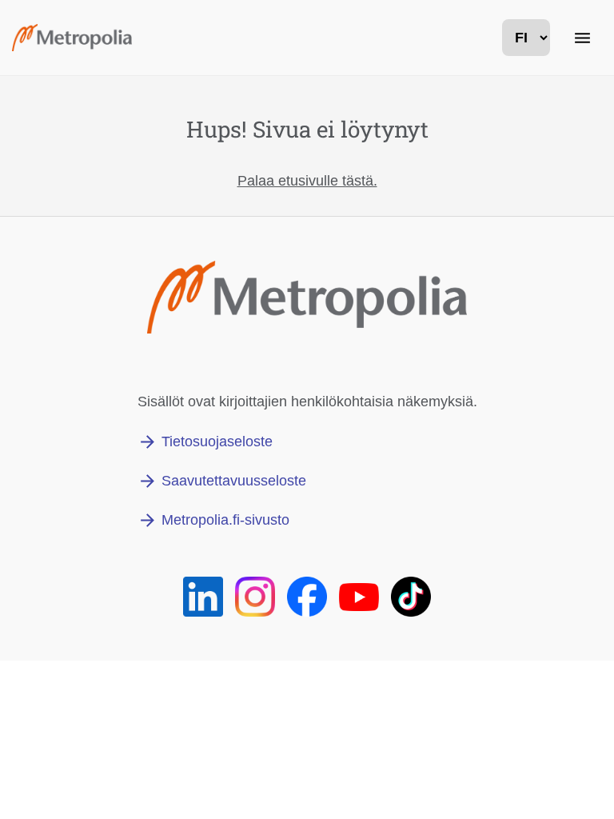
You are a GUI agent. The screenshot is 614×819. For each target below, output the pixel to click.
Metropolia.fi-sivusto (225, 520)
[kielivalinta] (526, 37)
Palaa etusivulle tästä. (307, 181)
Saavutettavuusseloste (233, 481)
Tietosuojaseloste (217, 441)
